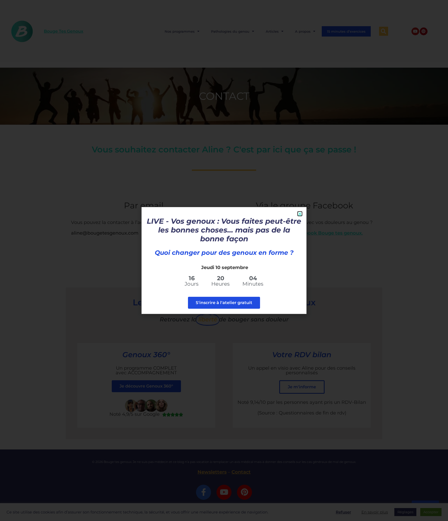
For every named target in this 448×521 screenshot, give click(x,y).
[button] (300, 214)
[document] (224, 260)
